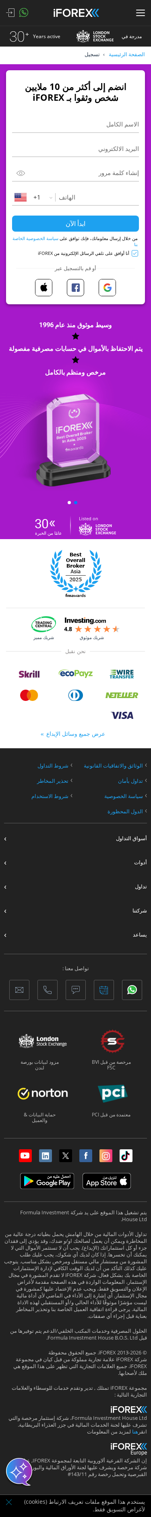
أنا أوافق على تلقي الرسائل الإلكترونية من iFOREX (83, 253)
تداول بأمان (130, 781)
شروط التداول (52, 765)
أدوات (140, 862)
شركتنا (139, 910)
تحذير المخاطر (52, 781)
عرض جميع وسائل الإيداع (75, 733)
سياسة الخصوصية (123, 796)
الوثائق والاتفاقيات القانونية (113, 765)
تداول (141, 886)
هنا (135, 1431)
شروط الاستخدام (49, 796)
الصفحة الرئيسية (127, 54)
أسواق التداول (131, 838)
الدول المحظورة (125, 811)
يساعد (140, 934)
